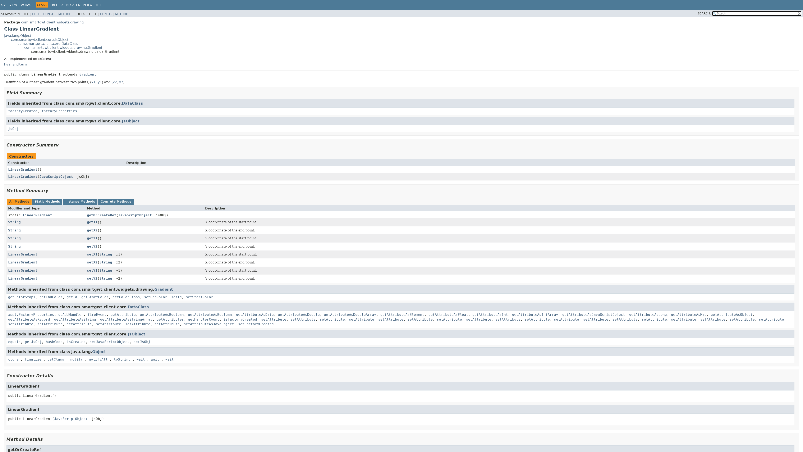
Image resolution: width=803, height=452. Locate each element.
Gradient (87, 74)
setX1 (92, 254)
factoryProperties (59, 111)
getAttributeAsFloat (448, 315)
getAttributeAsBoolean (162, 315)
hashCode (54, 342)
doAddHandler (70, 315)
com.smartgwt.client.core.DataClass (48, 44)
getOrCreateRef (101, 215)
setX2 (92, 262)
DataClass (132, 103)
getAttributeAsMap (689, 315)
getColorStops (21, 297)
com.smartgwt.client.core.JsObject (39, 40)
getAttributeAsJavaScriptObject (593, 315)
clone (13, 359)
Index (87, 4)
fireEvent (97, 315)
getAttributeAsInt (490, 315)
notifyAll (98, 359)
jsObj (13, 129)
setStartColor (199, 297)
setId (176, 297)
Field (36, 14)
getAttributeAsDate (255, 315)
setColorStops (126, 297)
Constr (49, 14)
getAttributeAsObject (732, 315)
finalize (33, 359)
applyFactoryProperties (31, 315)
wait (141, 359)
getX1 (92, 222)
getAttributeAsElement (402, 315)
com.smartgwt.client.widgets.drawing (52, 22)
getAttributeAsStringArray (126, 319)
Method (65, 14)
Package (26, 4)
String (14, 222)
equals (14, 342)
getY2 (92, 246)
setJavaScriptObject (109, 342)
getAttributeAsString (75, 319)
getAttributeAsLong (648, 315)
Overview (9, 4)
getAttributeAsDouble (299, 315)
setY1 (92, 270)
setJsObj (142, 342)
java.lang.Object (17, 36)
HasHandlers (15, 64)
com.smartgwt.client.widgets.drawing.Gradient (63, 48)
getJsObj (33, 342)
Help (98, 4)
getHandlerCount (203, 319)
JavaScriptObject (56, 177)
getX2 (92, 230)
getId (72, 297)
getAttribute (123, 315)
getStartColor (95, 297)
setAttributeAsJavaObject (209, 324)
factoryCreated (22, 111)
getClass (55, 359)
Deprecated (70, 4)
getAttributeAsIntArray (535, 315)
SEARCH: (704, 13)
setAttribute (273, 319)
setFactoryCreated (256, 324)
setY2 (92, 278)
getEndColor (51, 297)
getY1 (92, 238)
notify (76, 359)
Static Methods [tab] (47, 201)
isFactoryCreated (240, 319)
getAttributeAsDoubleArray (350, 315)
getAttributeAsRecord (29, 319)
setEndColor (155, 297)
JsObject (130, 121)
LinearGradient (22, 170)
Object (99, 351)
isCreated (76, 342)
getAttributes (170, 319)
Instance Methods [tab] (80, 201)
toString (122, 359)
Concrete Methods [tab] (116, 201)
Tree (54, 4)
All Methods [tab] (19, 201)
